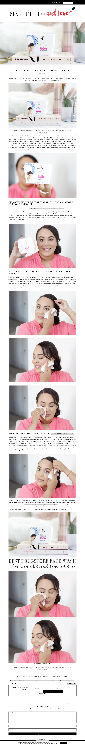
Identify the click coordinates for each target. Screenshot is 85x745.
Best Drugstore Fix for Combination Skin (42, 70)
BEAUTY (42, 67)
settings (55, 743)
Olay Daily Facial (21, 445)
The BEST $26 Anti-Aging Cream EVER (66, 703)
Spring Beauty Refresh (14, 703)
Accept (63, 743)
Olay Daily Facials (27, 217)
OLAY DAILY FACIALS (62, 433)
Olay (29, 130)
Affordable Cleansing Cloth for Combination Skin (35, 680)
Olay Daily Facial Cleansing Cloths (55, 680)
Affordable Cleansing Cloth (16, 680)
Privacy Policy (42, 693)
